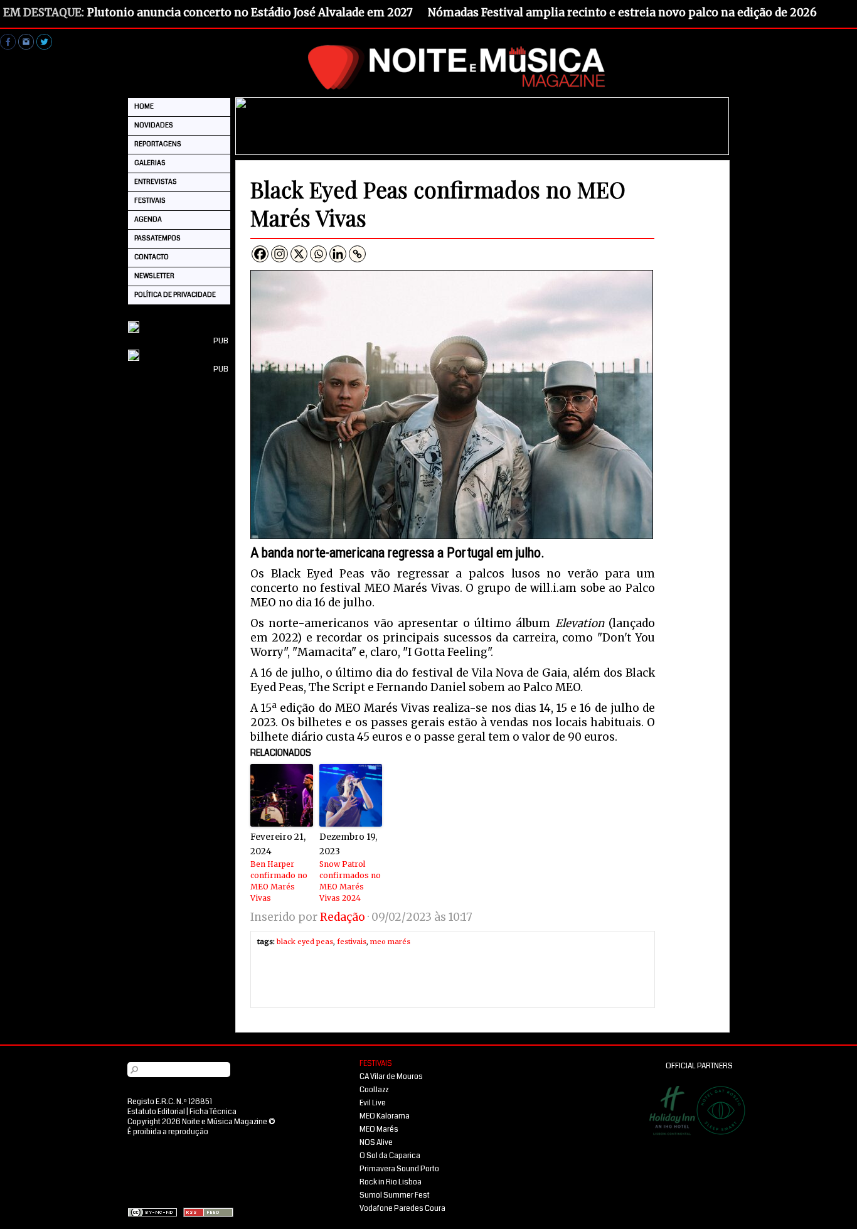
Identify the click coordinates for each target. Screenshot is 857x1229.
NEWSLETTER (154, 276)
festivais (351, 941)
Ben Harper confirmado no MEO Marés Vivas (278, 881)
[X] (298, 253)
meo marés (390, 941)
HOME (144, 106)
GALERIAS (150, 163)
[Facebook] (260, 253)
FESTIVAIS (150, 200)
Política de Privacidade (175, 294)
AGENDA (148, 219)
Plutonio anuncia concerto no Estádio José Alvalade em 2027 (250, 12)
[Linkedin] (337, 253)
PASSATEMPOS (157, 238)
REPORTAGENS (157, 144)
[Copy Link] (357, 253)
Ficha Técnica (213, 1112)
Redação (342, 917)
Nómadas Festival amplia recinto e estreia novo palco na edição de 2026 (622, 12)
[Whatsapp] (318, 253)
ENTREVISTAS (155, 181)
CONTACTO (151, 257)
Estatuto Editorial (156, 1112)
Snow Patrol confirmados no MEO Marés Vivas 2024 (350, 881)
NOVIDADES (153, 125)
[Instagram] (279, 253)
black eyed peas (305, 941)
